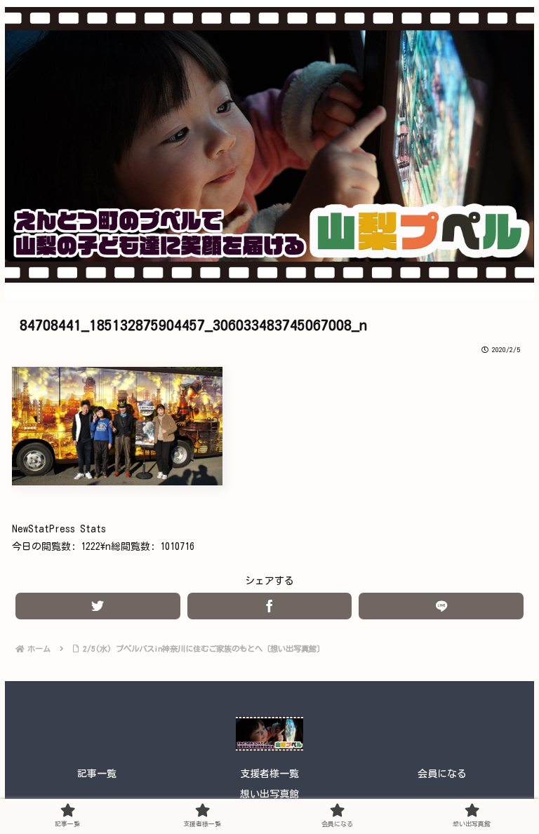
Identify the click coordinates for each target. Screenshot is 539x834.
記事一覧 (97, 774)
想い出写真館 (269, 794)
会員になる (442, 774)
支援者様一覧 (269, 774)
